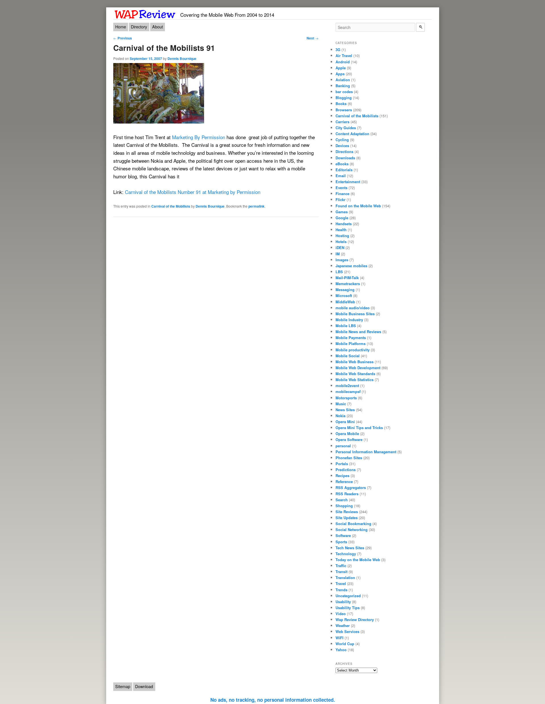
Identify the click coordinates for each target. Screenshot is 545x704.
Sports (341, 541)
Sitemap (122, 686)
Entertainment (348, 181)
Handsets (344, 223)
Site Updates (347, 517)
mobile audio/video (353, 307)
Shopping (344, 505)
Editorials (344, 169)
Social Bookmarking (353, 523)
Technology (346, 553)
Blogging (344, 97)
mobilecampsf (348, 391)
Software (343, 535)
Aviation (343, 79)
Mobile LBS (346, 325)
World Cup (345, 643)
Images (342, 259)
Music (341, 403)
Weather (343, 625)
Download (144, 686)
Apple (341, 67)
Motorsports (346, 397)
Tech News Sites (350, 547)
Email (341, 175)
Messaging (345, 289)
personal (343, 445)
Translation (345, 577)
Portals (342, 463)
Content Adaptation (352, 133)
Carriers (342, 121)
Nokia (340, 415)
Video (341, 613)
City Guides (346, 127)
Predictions (346, 469)
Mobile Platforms (351, 343)
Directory (139, 27)
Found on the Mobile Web (358, 205)
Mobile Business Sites (355, 313)
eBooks (342, 163)
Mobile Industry (349, 319)
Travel (341, 583)
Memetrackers (348, 283)
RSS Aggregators (351, 487)
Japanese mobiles (351, 265)
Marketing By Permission (198, 137)
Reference (344, 481)
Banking (343, 85)
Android (343, 61)
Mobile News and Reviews (358, 331)
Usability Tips (348, 607)
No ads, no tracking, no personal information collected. (272, 699)
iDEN (340, 247)
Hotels (341, 241)
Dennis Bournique (181, 58)
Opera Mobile (347, 433)
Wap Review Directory (355, 619)
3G (338, 49)
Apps (340, 73)
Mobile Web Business (355, 361)
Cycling (342, 139)
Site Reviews (347, 511)
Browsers (344, 109)
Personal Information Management (366, 451)
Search (342, 499)
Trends (341, 589)
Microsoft (344, 295)
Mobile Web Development (358, 367)
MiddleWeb (345, 301)
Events (341, 187)
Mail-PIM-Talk (347, 277)
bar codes (344, 91)
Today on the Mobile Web (358, 559)
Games (342, 211)
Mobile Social (348, 355)
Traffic (341, 565)
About (157, 27)
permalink (256, 206)
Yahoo (341, 649)
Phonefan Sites (349, 457)
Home (120, 27)
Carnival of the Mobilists (170, 206)
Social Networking (352, 529)
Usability (343, 601)
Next (312, 38)
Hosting (342, 235)
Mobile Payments (351, 337)
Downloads (345, 157)
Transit (341, 571)
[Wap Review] (145, 13)
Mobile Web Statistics (355, 379)
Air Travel (344, 55)
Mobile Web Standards (355, 373)
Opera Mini (345, 421)
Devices (342, 145)
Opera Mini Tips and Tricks (359, 427)
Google (342, 217)
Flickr (340, 199)
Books (341, 103)
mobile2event (347, 385)
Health (341, 229)
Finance (342, 193)
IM (338, 253)
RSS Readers (347, 493)
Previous (122, 38)
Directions (344, 151)
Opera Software (349, 439)
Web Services (347, 631)
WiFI (339, 637)
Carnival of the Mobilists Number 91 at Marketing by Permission (193, 191)
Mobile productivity (353, 349)
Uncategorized (348, 595)
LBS (339, 271)
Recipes (342, 475)
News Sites (345, 409)
